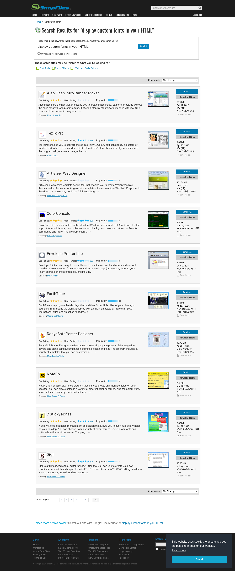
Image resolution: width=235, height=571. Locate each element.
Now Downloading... (98, 558)
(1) (91, 141)
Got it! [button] (199, 559)
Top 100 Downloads (98, 551)
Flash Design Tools (55, 115)
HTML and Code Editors (86, 68)
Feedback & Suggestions (131, 544)
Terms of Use (39, 558)
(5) (91, 221)
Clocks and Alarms (55, 316)
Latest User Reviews (68, 548)
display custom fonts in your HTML (143, 523)
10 (96, 499)
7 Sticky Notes (59, 414)
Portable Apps (65, 554)
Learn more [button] (179, 550)
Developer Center (127, 548)
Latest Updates (96, 554)
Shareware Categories (99, 548)
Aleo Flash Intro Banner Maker (73, 93)
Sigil (50, 454)
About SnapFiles (41, 551)
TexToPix (55, 133)
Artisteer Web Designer (67, 173)
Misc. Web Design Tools (57, 195)
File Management (54, 236)
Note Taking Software (56, 396)
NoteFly (53, 374)
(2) (91, 462)
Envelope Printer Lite (65, 253)
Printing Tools (52, 276)
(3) (91, 261)
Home (38, 21)
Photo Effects (62, 68)
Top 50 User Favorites (69, 551)
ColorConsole (58, 213)
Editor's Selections (67, 544)
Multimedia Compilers (56, 476)
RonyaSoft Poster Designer (70, 334)
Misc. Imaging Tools (55, 356)
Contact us (38, 548)
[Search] (198, 8)
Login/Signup (125, 551)
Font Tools (45, 68)
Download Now (187, 97)
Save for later (185, 115)
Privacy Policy (39, 554)
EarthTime (56, 294)
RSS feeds (124, 554)
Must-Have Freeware (68, 558)
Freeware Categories (98, 544)
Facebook (124, 558)
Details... (187, 91)
